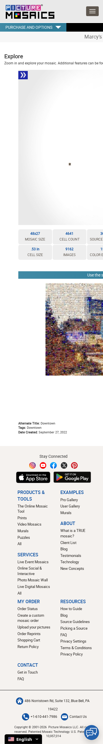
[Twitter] (64, 465)
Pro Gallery (69, 499)
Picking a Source (74, 628)
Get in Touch (27, 672)
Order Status (27, 608)
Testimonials (70, 555)
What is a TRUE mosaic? (72, 533)
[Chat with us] (91, 732)
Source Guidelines (75, 621)
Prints (22, 517)
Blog (64, 548)
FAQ (63, 634)
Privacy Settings (73, 641)
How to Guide (71, 608)
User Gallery (70, 506)
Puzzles (23, 537)
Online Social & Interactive (29, 571)
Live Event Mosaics (33, 561)
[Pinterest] (74, 465)
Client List (68, 542)
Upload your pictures (33, 627)
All (19, 543)
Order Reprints (29, 633)
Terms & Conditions (76, 647)
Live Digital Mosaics (33, 586)
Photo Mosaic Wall (32, 579)
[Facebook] (53, 465)
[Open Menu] (92, 11)
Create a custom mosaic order (30, 618)
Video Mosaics (29, 524)
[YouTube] (43, 465)
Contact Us (78, 716)
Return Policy (28, 646)
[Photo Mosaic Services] (27, 10)
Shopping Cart (28, 640)
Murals (23, 530)
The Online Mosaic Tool (32, 508)
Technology (69, 561)
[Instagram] (32, 465)
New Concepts (72, 568)
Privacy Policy (71, 654)
